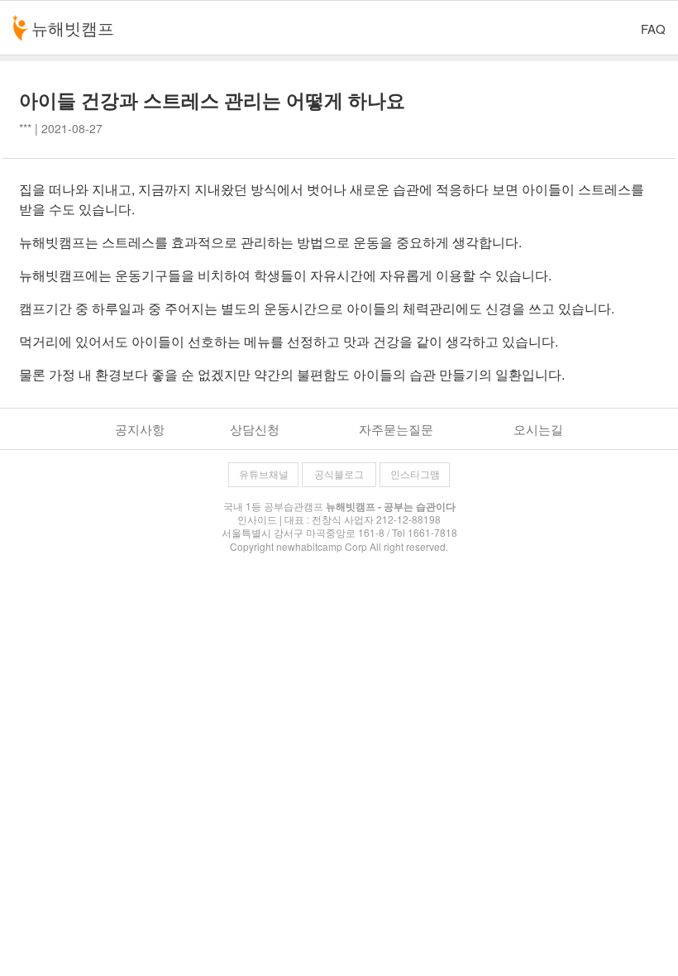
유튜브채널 (264, 475)
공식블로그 (339, 475)
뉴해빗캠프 (72, 28)
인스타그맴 (415, 475)
